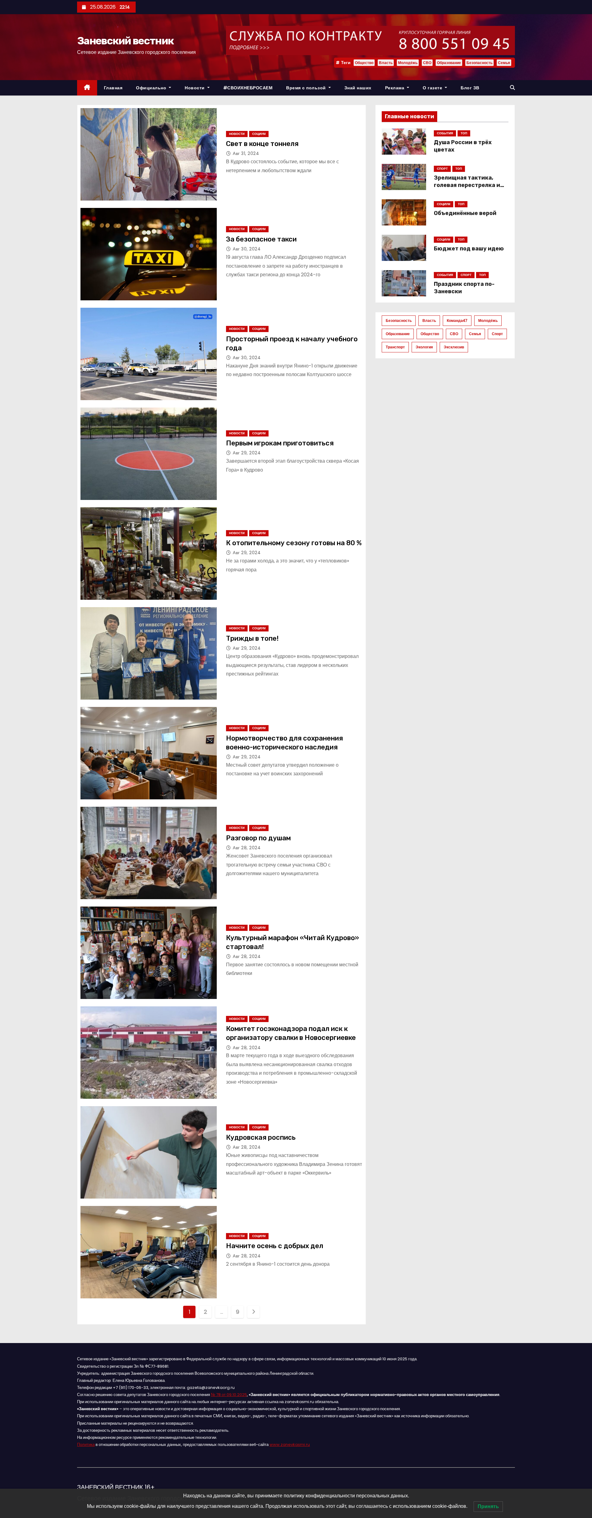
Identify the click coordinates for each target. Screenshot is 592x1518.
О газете (433, 88)
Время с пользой (306, 88)
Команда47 (457, 320)
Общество (364, 62)
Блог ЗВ (470, 88)
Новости (195, 88)
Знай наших (358, 88)
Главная (113, 88)
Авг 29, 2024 (247, 453)
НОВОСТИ (237, 134)
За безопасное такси (261, 239)
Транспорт (395, 347)
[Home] (87, 88)
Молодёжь (407, 62)
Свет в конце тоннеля (262, 144)
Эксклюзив (454, 347)
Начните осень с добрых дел (274, 1246)
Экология (424, 347)
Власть (386, 62)
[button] (512, 87)
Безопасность (479, 62)
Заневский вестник (125, 40)
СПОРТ (442, 168)
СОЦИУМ (258, 134)
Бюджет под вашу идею (469, 248)
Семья (504, 62)
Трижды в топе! (252, 638)
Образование (449, 62)
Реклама (395, 88)
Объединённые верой (465, 213)
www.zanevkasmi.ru (289, 1444)
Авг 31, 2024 (246, 153)
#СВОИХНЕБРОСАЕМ (248, 88)
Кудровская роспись (261, 1137)
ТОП (464, 133)
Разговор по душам (258, 838)
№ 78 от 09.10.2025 (229, 1395)
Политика (86, 1444)
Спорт (497, 333)
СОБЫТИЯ (445, 133)
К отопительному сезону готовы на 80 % (294, 543)
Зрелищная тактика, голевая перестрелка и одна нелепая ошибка (467, 185)
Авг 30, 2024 (247, 249)
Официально (152, 88)
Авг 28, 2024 (247, 848)
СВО (427, 62)
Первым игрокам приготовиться (280, 443)
